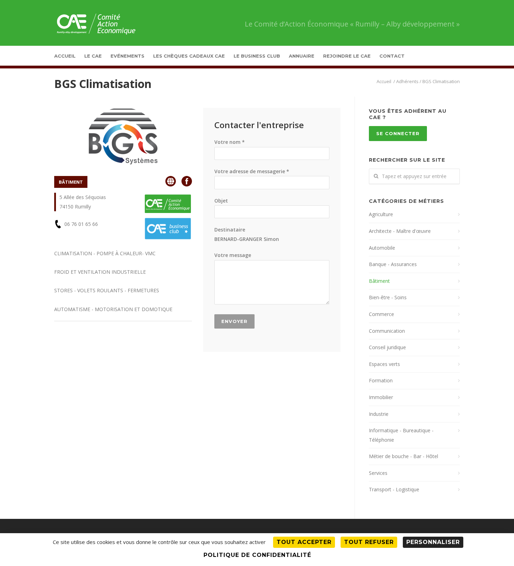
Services (378, 473)
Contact (392, 56)
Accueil (65, 56)
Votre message (232, 255)
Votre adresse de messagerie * (251, 171)
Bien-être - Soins (388, 297)
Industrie (378, 414)
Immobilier (381, 397)
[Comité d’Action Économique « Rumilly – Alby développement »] (384, 81)
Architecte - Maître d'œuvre (400, 231)
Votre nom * (229, 142)
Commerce (381, 314)
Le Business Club (257, 56)
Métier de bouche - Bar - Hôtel (403, 456)
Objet (221, 200)
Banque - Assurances (393, 264)
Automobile (382, 247)
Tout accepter (304, 542)
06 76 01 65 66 (81, 224)
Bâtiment (379, 281)
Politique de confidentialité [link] (257, 555)
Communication (387, 331)
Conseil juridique (387, 347)
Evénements (127, 56)
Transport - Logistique (394, 489)
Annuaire (301, 56)
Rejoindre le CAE (347, 56)
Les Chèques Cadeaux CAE (189, 56)
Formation (381, 380)
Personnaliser (433, 542)
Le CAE (93, 56)
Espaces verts (384, 364)
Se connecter (398, 133)
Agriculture (381, 214)
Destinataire (246, 234)
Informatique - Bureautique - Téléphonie (401, 435)
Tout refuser (369, 542)
